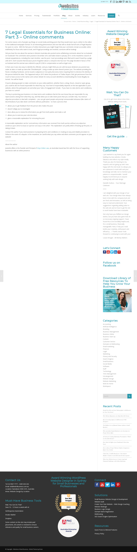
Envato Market (10, 515)
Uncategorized (108, 376)
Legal (105, 351)
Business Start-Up (109, 337)
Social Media (107, 364)
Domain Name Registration (104, 512)
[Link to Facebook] (110, 1)
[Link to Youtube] (120, 1)
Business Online (108, 334)
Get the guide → (117, 136)
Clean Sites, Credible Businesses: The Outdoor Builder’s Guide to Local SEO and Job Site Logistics (116, 454)
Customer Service (109, 342)
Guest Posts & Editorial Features (106, 530)
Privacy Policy (99, 534)
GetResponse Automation (14, 511)
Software (106, 366)
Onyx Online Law (43, 148)
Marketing (106, 354)
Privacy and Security (110, 356)
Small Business (108, 361)
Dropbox (8, 518)
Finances (106, 349)
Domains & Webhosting (111, 344)
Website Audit (99, 502)
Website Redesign (101, 507)
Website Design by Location (19, 491)
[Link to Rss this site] (130, 1)
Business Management (111, 332)
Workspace (107, 386)
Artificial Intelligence (110, 327)
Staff (104, 369)
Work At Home (108, 384)
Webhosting (99, 514)
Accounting (107, 324)
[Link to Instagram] (113, 1)
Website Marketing (109, 381)
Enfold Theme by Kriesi (35, 549)
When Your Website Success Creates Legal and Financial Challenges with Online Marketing (115, 460)
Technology (107, 371)
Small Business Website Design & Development (111, 499)
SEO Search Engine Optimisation (106, 517)
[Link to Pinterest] (123, 1)
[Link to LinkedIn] (117, 1)
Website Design (108, 379)
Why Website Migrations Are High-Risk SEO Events (116, 416)
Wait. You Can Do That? (13, 505)
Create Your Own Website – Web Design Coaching (112, 504)
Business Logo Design (102, 509)
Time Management (109, 374)
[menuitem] (21, 15)
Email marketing (108, 346)
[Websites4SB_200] (68, 8)
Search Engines (108, 359)
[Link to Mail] (126, 1)
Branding (106, 329)
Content (106, 339)
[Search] (118, 15)
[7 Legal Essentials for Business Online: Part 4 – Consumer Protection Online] (135, 276)
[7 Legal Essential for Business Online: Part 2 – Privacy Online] (1, 276)
